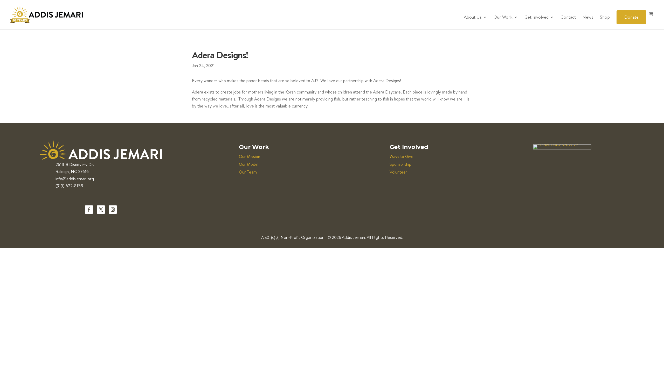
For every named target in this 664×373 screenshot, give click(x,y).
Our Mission (249, 156)
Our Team (248, 172)
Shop (605, 17)
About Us (473, 17)
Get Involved (536, 17)
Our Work (503, 17)
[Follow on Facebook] (89, 209)
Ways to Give (401, 156)
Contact (568, 17)
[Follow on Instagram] (113, 209)
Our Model (248, 164)
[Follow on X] (101, 209)
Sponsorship (400, 164)
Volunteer (398, 172)
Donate (631, 17)
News (588, 17)
